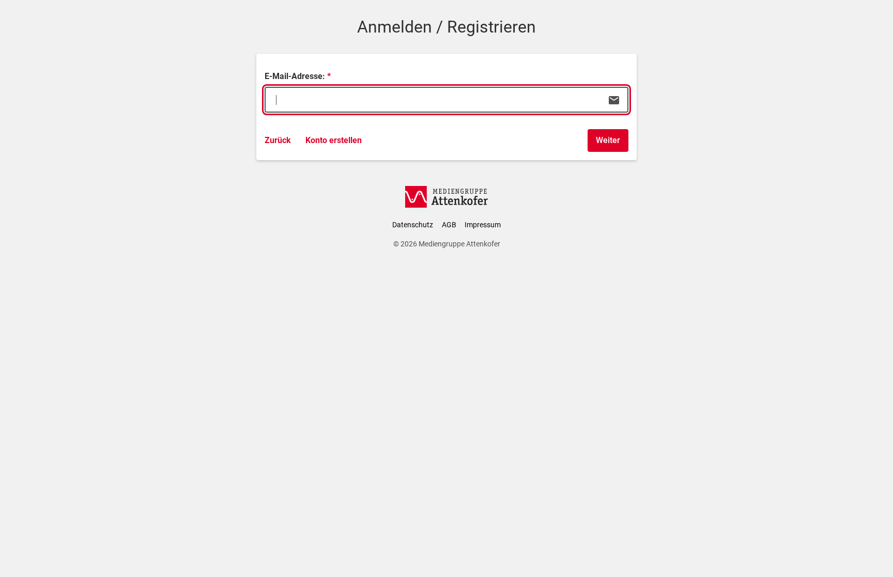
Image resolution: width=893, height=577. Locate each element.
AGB (449, 225)
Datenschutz (412, 225)
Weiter (608, 140)
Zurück (278, 140)
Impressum (483, 225)
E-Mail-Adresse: (295, 76)
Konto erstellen (333, 140)
